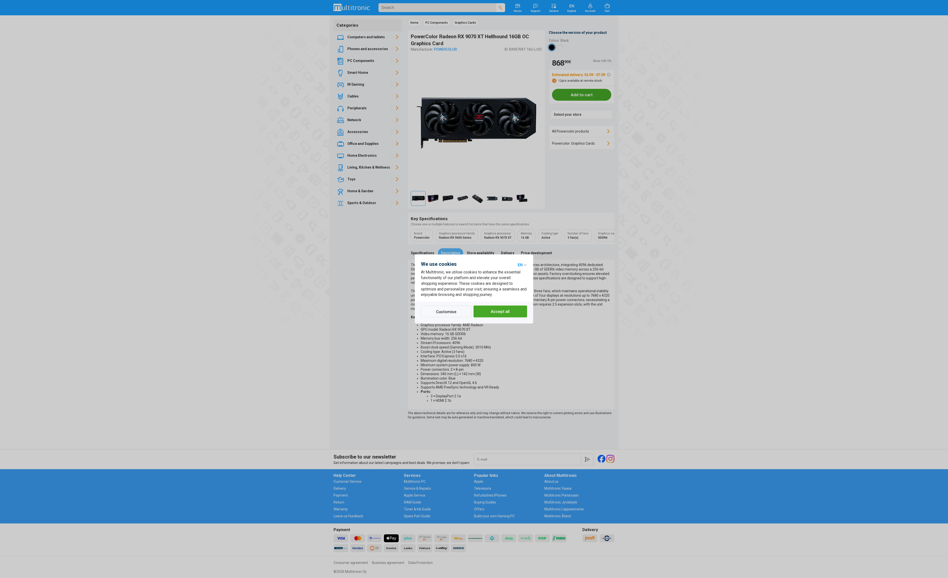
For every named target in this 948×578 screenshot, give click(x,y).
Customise (446, 311)
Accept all (500, 311)
